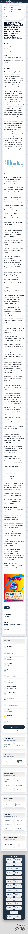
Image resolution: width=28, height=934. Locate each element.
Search (18, 730)
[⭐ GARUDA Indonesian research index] (19, 780)
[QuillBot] (19, 829)
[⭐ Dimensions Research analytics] (19, 785)
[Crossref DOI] (8, 824)
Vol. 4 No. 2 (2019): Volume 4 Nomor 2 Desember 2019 (13, 11)
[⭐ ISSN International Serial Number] (8, 789)
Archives (11, 7)
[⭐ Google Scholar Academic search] (8, 780)
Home (5, 7)
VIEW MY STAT (8, 845)
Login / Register (14, 727)
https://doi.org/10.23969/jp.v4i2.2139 (12, 57)
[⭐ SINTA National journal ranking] (8, 785)
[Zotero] (19, 820)
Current (9, 730)
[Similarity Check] (19, 805)
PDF (7, 607)
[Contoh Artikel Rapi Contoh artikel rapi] (19, 745)
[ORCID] (19, 824)
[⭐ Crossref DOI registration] (19, 789)
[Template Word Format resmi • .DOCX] (8, 745)
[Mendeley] (8, 820)
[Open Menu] (1, 1)
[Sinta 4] (19, 761)
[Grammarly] (8, 829)
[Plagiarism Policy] (8, 761)
